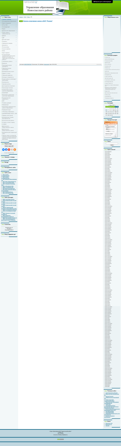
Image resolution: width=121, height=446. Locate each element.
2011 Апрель (108, 154)
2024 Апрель (108, 362)
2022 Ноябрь (108, 343)
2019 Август (107, 288)
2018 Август (107, 271)
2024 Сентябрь (108, 368)
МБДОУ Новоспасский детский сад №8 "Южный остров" (9, 208)
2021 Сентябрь (108, 323)
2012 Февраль (108, 164)
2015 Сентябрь (108, 222)
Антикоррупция (108, 81)
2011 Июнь (107, 155)
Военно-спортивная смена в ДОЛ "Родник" (38, 21)
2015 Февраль (108, 213)
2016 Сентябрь (108, 239)
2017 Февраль (108, 246)
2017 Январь (108, 245)
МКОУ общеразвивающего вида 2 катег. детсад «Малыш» (8, 219)
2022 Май (107, 334)
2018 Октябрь (108, 274)
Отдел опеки (107, 76)
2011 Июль (107, 157)
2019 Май (107, 284)
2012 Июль (107, 169)
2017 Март (107, 248)
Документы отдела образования (112, 84)
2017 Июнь (107, 252)
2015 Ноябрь (108, 225)
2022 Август (107, 338)
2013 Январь (108, 178)
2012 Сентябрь (108, 172)
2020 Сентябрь (108, 306)
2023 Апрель (108, 350)
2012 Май (107, 168)
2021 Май (107, 317)
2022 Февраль (108, 330)
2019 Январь (108, 278)
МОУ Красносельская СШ (9, 188)
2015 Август (107, 221)
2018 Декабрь (108, 277)
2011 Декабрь (108, 162)
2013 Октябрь (108, 190)
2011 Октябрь (108, 160)
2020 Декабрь (108, 310)
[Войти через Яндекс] (9, 149)
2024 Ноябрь (108, 371)
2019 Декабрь (108, 294)
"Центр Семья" (108, 83)
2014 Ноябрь (108, 208)
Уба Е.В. (107, 425)
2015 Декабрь (108, 227)
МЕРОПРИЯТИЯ (27, 64)
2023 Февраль (108, 347)
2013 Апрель (108, 182)
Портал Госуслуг (109, 396)
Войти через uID (9, 146)
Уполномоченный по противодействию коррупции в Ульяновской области (111, 406)
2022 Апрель (108, 333)
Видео (106, 91)
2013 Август (107, 187)
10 (113, 110)
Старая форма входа (9, 152)
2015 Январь (108, 211)
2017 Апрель (108, 249)
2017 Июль (107, 253)
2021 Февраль (108, 313)
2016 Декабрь (108, 243)
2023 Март (107, 348)
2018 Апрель (108, 266)
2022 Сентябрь (108, 340)
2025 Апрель (108, 378)
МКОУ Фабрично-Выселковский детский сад (7, 216)
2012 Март (107, 165)
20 (106, 113)
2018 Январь (108, 262)
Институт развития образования (109, 416)
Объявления (107, 60)
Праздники (107, 74)
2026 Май (107, 386)
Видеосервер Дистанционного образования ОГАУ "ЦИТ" (112, 409)
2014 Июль (107, 203)
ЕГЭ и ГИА (107, 64)
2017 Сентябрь (108, 256)
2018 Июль (107, 270)
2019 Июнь (107, 285)
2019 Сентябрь (108, 289)
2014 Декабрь (108, 210)
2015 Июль (107, 220)
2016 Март (107, 231)
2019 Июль (107, 287)
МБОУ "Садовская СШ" (8, 187)
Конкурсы (107, 66)
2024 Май (107, 364)
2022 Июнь (107, 336)
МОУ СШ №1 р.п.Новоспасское (5, 175)
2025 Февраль (108, 375)
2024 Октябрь (108, 369)
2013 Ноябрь (108, 192)
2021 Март (107, 315)
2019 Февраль (108, 280)
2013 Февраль (108, 179)
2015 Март (107, 214)
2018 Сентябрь (108, 273)
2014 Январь (108, 194)
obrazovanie (46, 64)
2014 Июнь (107, 201)
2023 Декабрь (108, 357)
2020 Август (107, 305)
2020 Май (107, 301)
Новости (107, 94)
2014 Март (107, 197)
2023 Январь (108, 345)
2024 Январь (108, 358)
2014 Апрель (108, 199)
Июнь (28, 17)
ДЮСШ (106, 62)
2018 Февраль (108, 263)
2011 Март (107, 153)
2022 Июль (107, 337)
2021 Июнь (107, 319)
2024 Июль (107, 366)
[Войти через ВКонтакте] (3, 149)
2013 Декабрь (108, 193)
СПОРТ (106, 57)
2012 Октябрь (108, 174)
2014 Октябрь (108, 207)
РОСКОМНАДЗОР (110, 412)
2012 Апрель (108, 167)
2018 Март (107, 264)
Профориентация (108, 98)
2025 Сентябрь (108, 379)
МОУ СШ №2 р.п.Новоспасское (5, 177)
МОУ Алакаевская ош (8, 192)
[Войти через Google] (12, 149)
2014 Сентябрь (108, 206)
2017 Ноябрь (108, 259)
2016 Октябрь (108, 241)
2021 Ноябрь (108, 326)
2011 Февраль (108, 151)
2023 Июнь (107, 352)
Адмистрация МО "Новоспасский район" (109, 400)
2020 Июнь (107, 302)
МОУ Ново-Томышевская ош (9, 181)
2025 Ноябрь (108, 380)
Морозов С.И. (109, 424)
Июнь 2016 (111, 105)
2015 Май (107, 217)
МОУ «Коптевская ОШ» (8, 193)
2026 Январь (108, 383)
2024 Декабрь (108, 372)
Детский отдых (108, 78)
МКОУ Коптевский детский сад (10, 217)
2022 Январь (108, 329)
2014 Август (107, 204)
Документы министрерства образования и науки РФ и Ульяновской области (110, 88)
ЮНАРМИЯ (107, 96)
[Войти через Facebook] (6, 149)
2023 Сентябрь (108, 354)
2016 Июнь (107, 235)
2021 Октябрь (108, 324)
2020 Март (107, 298)
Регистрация (91, 1)
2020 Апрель (108, 299)
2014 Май (107, 200)
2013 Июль (107, 186)
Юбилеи (106, 67)
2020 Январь (108, 295)
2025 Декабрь (108, 382)
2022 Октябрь (108, 341)
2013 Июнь (107, 185)
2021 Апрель (108, 316)
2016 (25, 17)
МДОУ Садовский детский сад (10, 209)
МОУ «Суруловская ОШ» (8, 182)
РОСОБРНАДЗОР (110, 411)
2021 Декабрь (108, 327)
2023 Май (107, 351)
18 (115, 111)
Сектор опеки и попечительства (111, 69)
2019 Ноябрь (108, 292)
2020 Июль (107, 303)
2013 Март (107, 180)
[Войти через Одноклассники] (14, 149)
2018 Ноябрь (108, 276)
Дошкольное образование (110, 72)
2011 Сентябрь (108, 158)
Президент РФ (109, 423)
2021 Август (107, 322)
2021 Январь (108, 312)
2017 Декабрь (108, 260)
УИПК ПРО (108, 404)
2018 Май (107, 267)
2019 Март (107, 281)
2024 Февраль (108, 359)
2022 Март (107, 331)
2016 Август (107, 238)
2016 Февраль (108, 229)
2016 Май (107, 234)
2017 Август (107, 255)
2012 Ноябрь (108, 175)
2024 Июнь (107, 365)
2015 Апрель (108, 215)
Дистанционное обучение (110, 92)
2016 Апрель (108, 232)
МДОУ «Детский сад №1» (8, 199)
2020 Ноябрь (108, 309)
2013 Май (107, 183)
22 (110, 113)
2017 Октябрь (108, 257)
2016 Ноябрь (108, 242)
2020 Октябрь (108, 308)
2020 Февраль (108, 296)
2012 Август (107, 171)
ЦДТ (106, 71)
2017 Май (107, 250)
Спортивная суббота (109, 79)
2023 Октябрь (108, 355)
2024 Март (107, 361)
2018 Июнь (107, 269)
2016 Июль (107, 236)
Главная (85, 1)
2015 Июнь (107, 218)
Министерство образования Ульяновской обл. (111, 403)
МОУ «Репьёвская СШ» (8, 186)
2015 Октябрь (108, 224)
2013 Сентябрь (108, 189)
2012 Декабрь (108, 176)
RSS (36, 2)
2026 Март (107, 385)
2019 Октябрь (108, 291)
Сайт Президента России (111, 392)
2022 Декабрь (108, 344)
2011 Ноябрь (108, 161)
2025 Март (107, 376)
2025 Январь (108, 373)
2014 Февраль (108, 196)
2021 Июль (107, 320)
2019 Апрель (108, 282)
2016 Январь (108, 228)
